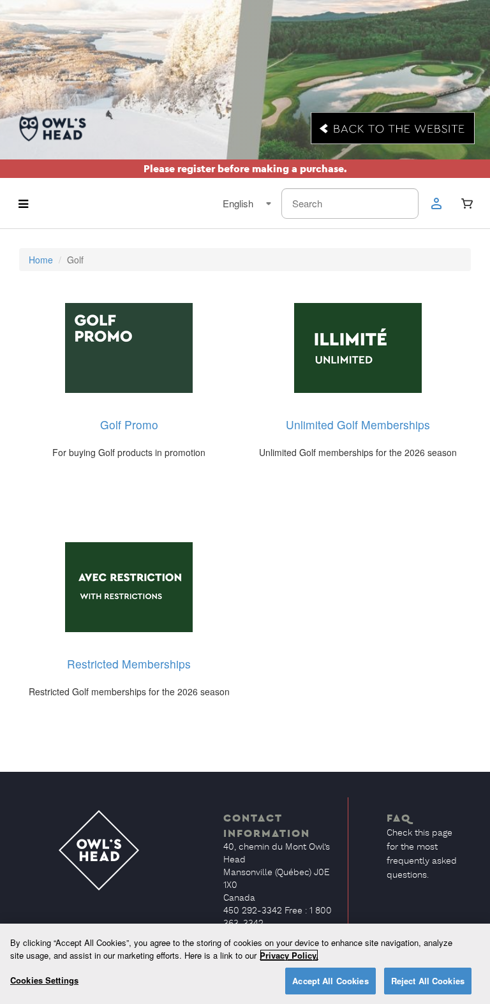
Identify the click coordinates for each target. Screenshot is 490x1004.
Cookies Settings (44, 980)
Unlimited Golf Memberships (358, 424)
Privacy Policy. (289, 955)
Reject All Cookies (427, 981)
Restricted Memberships (129, 664)
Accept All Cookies (330, 981)
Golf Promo (129, 424)
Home (41, 259)
